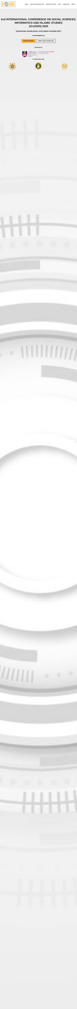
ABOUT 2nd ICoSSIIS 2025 (37, 4)
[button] (75, 4)
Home (26, 4)
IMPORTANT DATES (51, 4)
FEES (59, 4)
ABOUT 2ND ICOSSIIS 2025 (46, 41)
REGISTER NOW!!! (28, 41)
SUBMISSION (66, 4)
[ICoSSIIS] (8, 4)
